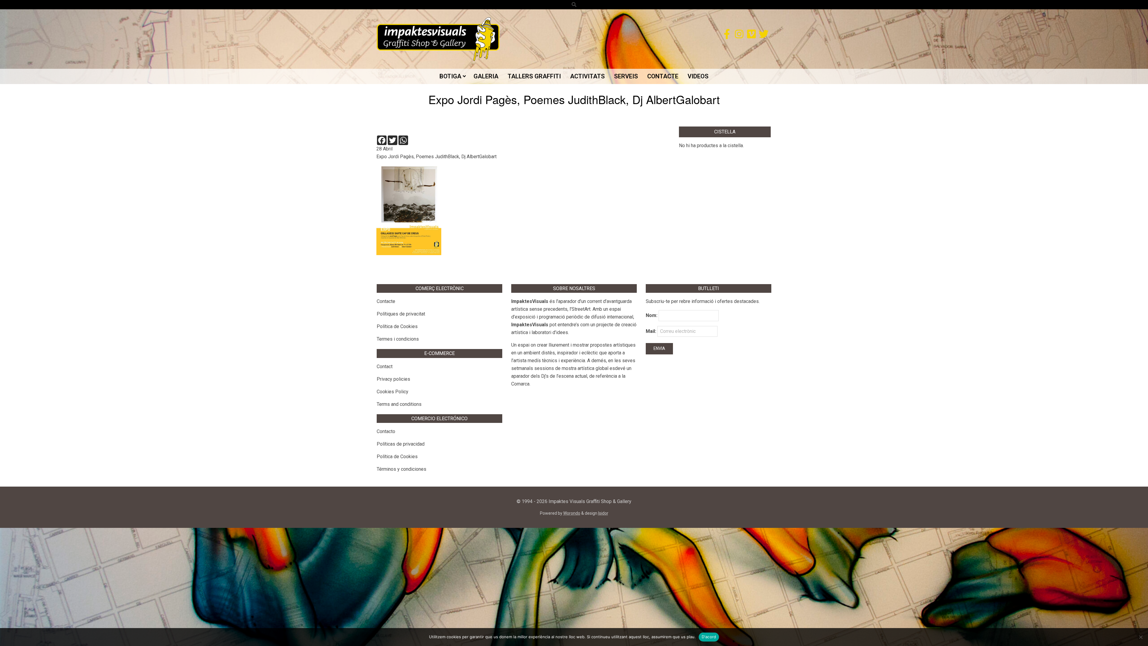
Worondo (571, 513)
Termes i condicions (398, 339)
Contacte (386, 301)
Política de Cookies (397, 326)
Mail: (651, 331)
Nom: (651, 315)
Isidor (603, 513)
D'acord (709, 636)
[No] (1141, 637)
